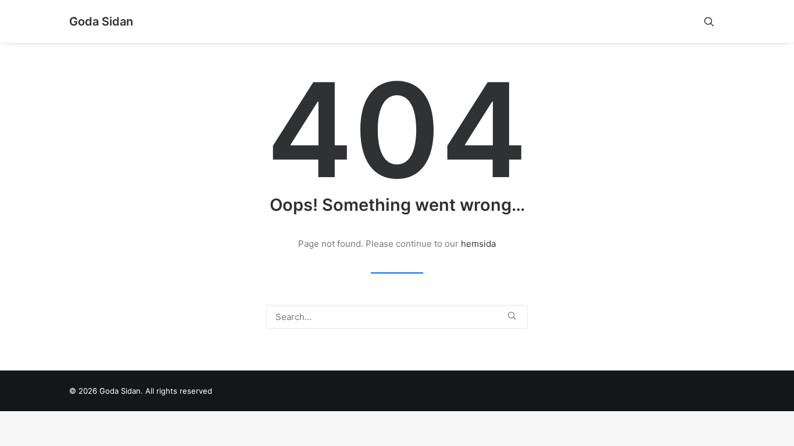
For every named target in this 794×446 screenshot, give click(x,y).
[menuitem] (714, 21)
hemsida (478, 243)
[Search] (397, 317)
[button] (714, 21)
